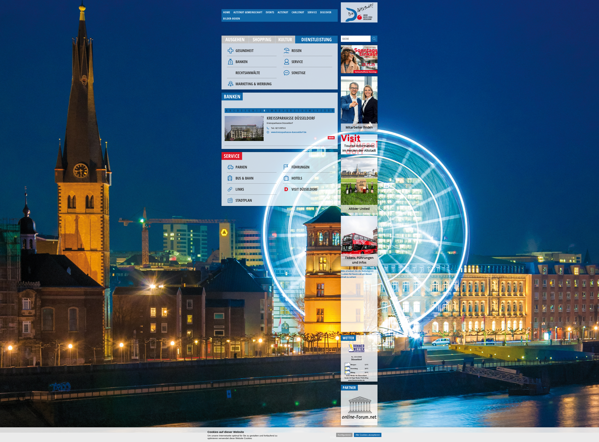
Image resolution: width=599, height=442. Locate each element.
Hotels (297, 178)
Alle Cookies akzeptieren (368, 435)
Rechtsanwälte (248, 72)
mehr (331, 137)
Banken (242, 61)
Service (297, 61)
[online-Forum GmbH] (359, 418)
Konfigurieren (344, 435)
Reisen (297, 50)
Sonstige (298, 72)
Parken (241, 167)
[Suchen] (374, 39)
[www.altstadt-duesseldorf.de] (359, 12)
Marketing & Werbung (254, 83)
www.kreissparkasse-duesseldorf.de (288, 132)
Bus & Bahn (244, 178)
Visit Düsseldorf (305, 189)
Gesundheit (244, 50)
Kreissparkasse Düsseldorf (291, 118)
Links (240, 189)
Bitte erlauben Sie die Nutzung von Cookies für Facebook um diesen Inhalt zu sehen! (357, 273)
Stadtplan (244, 200)
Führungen (300, 167)
